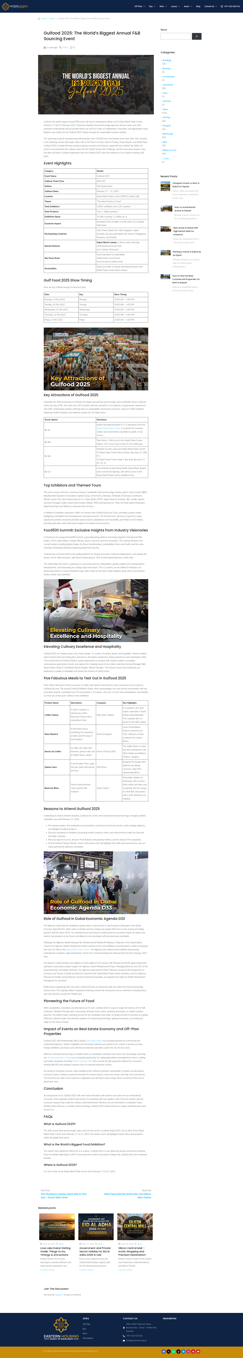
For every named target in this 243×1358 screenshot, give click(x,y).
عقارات (166, 158)
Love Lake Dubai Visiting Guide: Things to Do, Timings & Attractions (55, 1251)
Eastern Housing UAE (82, 1061)
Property (167, 126)
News (52, 19)
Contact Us (209, 6)
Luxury (174, 6)
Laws (165, 93)
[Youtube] (198, 1351)
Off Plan (166, 118)
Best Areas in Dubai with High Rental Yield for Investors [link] (185, 231)
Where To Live (169, 150)
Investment (168, 85)
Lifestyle (167, 101)
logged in (59, 1295)
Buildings (167, 60)
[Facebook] (164, 1351)
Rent (162, 6)
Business (167, 68)
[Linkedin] (183, 1351)
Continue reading (47, 1270)
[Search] (197, 36)
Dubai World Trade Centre (78, 950)
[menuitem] (230, 6)
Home (43, 19)
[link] (165, 186)
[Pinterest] (193, 1351)
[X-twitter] (168, 1351)
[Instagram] (188, 1351)
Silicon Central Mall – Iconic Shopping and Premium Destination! (132, 1251)
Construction (169, 77)
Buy (151, 6)
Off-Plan (138, 6)
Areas (186, 6)
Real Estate (168, 134)
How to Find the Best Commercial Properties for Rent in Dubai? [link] (186, 279)
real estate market (94, 1041)
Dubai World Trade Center (108, 428)
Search (164, 30)
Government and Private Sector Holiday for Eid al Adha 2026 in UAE (95, 1251)
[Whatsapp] (173, 1351)
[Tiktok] (178, 1351)
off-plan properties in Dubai (59, 1058)
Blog (198, 6)
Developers (88, 1338)
